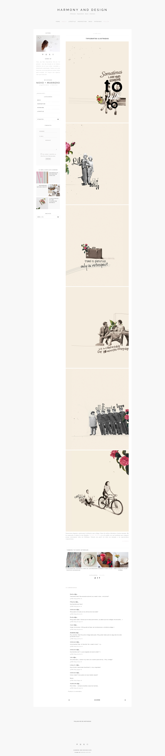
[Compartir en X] (96, 578)
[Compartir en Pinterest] (100, 578)
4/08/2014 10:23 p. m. (76, 688)
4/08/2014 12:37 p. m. (76, 654)
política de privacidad (48, 156)
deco (39, 100)
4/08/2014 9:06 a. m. (76, 598)
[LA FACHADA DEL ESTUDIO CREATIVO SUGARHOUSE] (73, 559)
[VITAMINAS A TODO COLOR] (105, 559)
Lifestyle (72, 21)
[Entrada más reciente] (69, 700)
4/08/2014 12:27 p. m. (76, 646)
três (71, 657)
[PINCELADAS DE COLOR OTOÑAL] (120, 559)
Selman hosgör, (94, 535)
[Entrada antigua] (125, 700)
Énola (72, 617)
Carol (72, 625)
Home (58, 21)
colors (102, 575)
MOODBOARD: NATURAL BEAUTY (42, 186)
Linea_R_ (73, 665)
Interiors (98, 21)
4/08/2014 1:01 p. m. (76, 661)
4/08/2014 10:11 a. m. (76, 614)
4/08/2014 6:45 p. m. (76, 680)
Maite (72, 594)
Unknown (73, 609)
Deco (90, 21)
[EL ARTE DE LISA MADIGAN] (89, 559)
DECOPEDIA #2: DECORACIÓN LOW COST (53, 174)
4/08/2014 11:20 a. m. (76, 638)
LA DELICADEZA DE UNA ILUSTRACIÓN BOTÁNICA (53, 200)
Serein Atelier (86, 752)
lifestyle (40, 111)
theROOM (73, 683)
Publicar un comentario (75, 691)
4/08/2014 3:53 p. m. (76, 669)
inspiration (41, 103)
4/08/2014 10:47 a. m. (76, 629)
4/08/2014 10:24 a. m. (76, 621)
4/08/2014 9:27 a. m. (76, 606)
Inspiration (82, 21)
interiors (40, 107)
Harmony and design (82, 9)
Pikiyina (72, 602)
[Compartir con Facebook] (98, 578)
